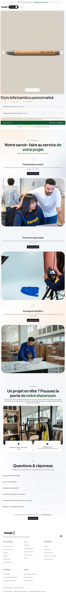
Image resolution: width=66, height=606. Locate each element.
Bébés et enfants (8, 546)
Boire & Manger (8, 549)
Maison (26, 542)
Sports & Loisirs (28, 551)
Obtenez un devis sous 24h (41, 2)
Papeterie (27, 545)
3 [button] (32, 90)
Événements (7, 559)
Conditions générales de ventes (37, 591)
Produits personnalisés (10, 577)
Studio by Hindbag (50, 556)
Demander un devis (33, 173)
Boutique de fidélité (9, 580)
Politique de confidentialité (20, 591)
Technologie (27, 555)
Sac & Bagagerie (29, 548)
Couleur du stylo (17, 113)
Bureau (5, 552)
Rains (45, 546)
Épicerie (5, 556)
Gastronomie (7, 562)
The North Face (48, 552)
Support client (28, 580)
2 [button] (29, 90)
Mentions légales (7, 591)
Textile (26, 558)
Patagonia (47, 549)
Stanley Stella (48, 559)
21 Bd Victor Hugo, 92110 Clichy (19, 447)
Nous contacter (33, 518)
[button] (21, 7)
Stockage (6, 574)
